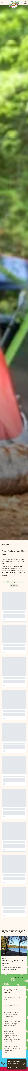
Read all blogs (19, 977)
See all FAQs (20, 1056)
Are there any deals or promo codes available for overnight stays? (12, 1014)
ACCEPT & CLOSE (12, 1067)
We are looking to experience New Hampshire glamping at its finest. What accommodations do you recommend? (12, 1036)
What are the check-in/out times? (12, 998)
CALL (25, 3)
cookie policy (21, 1065)
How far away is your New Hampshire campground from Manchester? (12, 1024)
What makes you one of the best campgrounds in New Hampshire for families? (12, 1049)
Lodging (12, 582)
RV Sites (21, 582)
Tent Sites (14, 585)
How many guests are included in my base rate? (12, 1006)
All (5, 582)
